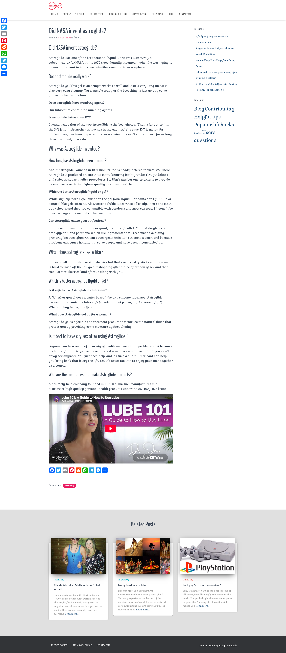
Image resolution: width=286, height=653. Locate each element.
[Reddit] (4, 47)
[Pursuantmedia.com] (55, 6)
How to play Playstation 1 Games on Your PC (202, 585)
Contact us (184, 14)
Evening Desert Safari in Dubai (132, 585)
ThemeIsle (231, 645)
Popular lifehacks (73, 14)
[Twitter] (4, 27)
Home (54, 14)
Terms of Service (82, 645)
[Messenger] (4, 67)
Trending (157, 14)
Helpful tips (96, 14)
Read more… (71, 613)
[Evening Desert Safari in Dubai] (143, 555)
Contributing (139, 14)
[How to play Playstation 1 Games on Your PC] (207, 555)
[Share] (4, 73)
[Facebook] (4, 20)
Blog (170, 14)
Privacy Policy (59, 645)
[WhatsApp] (4, 53)
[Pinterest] (4, 40)
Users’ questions (117, 14)
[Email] (4, 33)
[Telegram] (4, 60)
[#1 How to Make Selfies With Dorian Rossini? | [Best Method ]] (78, 555)
